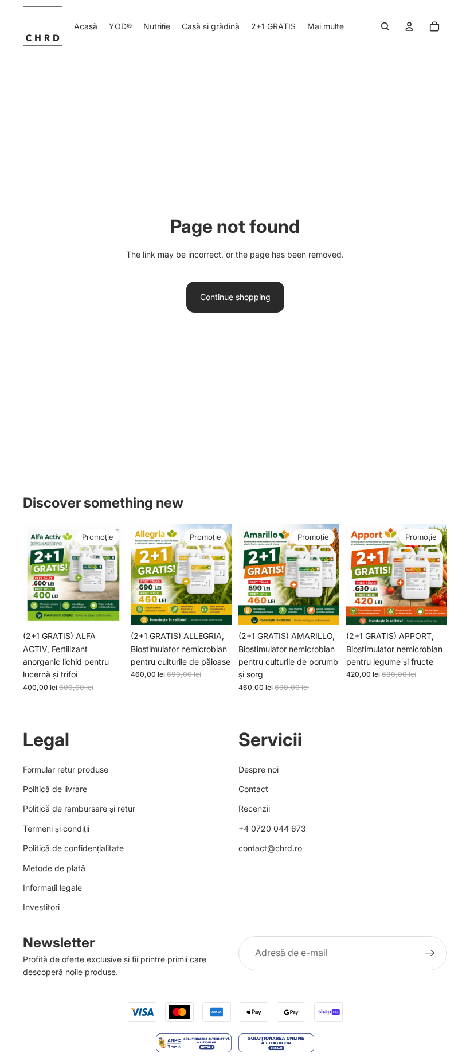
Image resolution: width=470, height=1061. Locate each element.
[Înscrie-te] (430, 953)
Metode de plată (54, 867)
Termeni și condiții (56, 828)
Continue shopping (235, 297)
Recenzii (254, 808)
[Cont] (409, 26)
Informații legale (52, 887)
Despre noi (258, 769)
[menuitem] (325, 26)
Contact (253, 789)
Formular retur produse (65, 769)
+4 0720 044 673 (272, 828)
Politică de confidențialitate (73, 848)
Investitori (41, 907)
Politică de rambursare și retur (79, 808)
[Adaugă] (106, 607)
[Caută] (385, 26)
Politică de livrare (55, 789)
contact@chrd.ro (270, 848)
